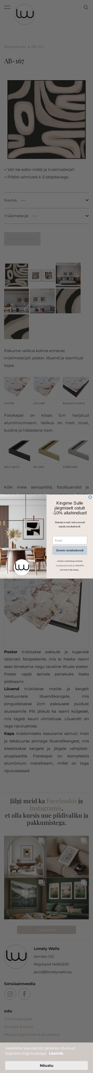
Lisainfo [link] (56, 1053)
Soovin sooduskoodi (69, 550)
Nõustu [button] (46, 1065)
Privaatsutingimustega (65, 565)
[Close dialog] (90, 497)
